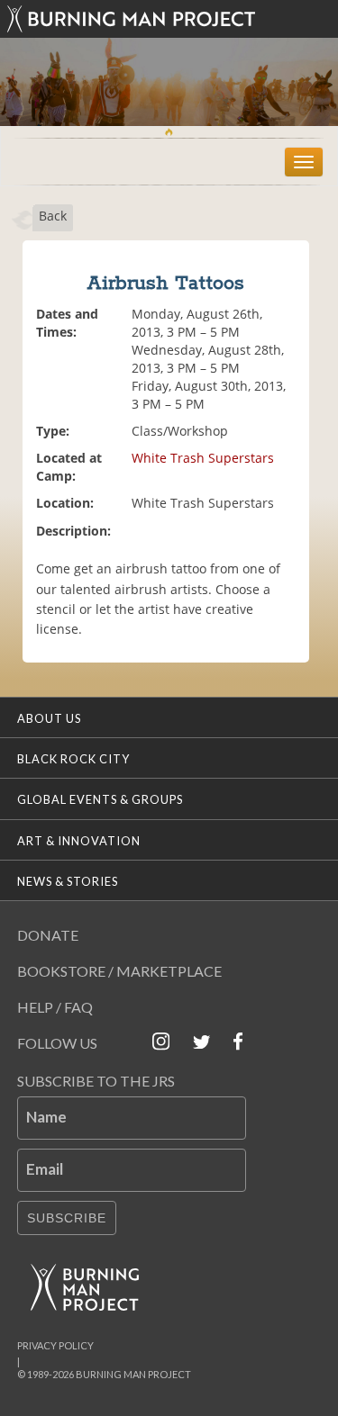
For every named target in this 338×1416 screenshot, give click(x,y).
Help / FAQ (55, 1006)
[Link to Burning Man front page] (169, 18)
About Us (49, 718)
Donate (47, 934)
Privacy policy (55, 1345)
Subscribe (66, 1218)
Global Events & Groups (100, 799)
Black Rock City (73, 759)
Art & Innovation (79, 841)
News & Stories (67, 881)
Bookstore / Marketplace (119, 970)
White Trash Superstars (203, 457)
